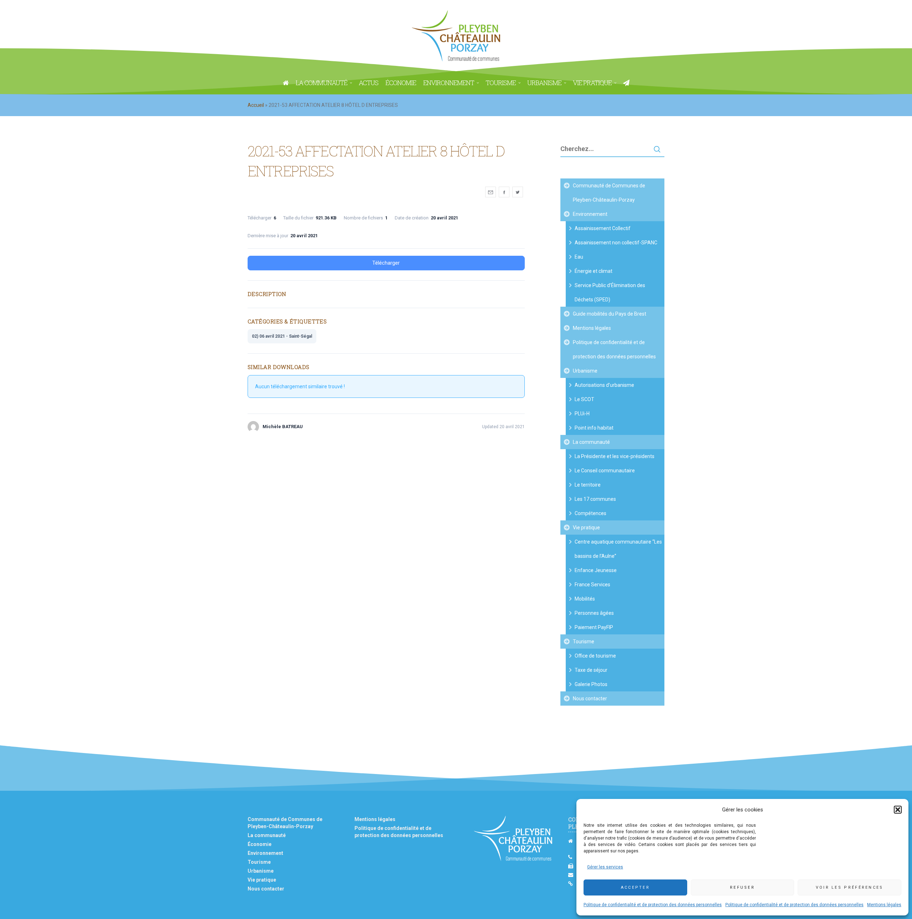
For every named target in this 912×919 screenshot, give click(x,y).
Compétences (590, 513)
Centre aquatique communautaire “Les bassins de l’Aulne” (618, 549)
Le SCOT (584, 399)
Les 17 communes (595, 499)
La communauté (591, 442)
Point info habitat (594, 428)
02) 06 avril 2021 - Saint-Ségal (282, 336)
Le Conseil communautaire (605, 470)
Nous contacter (590, 698)
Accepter (635, 887)
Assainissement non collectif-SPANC (616, 242)
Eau (579, 257)
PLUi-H (582, 413)
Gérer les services (605, 867)
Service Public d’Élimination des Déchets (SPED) (610, 292)
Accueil (256, 105)
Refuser (742, 887)
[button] (897, 809)
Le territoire (588, 485)
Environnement (590, 214)
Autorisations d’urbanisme (604, 385)
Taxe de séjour (591, 670)
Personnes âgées (594, 613)
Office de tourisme (595, 656)
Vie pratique (586, 527)
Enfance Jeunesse (596, 570)
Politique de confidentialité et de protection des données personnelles (653, 904)
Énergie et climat (593, 271)
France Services (592, 584)
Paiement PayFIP (594, 627)
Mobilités (585, 599)
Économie (259, 844)
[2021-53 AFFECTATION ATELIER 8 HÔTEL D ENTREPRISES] (490, 192)
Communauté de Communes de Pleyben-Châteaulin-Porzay (609, 193)
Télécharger (386, 263)
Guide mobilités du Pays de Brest (609, 314)
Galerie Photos (591, 684)
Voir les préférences (850, 887)
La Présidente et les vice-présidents (614, 456)
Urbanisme (585, 371)
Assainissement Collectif (603, 228)
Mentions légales (884, 904)
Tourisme (583, 641)
